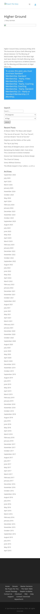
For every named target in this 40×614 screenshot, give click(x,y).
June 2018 (7, 424)
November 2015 (9, 527)
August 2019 (8, 378)
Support (11, 597)
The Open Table (27, 589)
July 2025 (7, 178)
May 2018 (7, 428)
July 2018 (7, 421)
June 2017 (7, 464)
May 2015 (7, 547)
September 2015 (10, 534)
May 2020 (7, 354)
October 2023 (9, 218)
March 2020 (8, 361)
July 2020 (7, 348)
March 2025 (8, 185)
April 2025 (7, 181)
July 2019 (7, 381)
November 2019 (9, 368)
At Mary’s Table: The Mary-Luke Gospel (17, 131)
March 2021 (8, 321)
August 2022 (8, 265)
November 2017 (9, 447)
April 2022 (7, 278)
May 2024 (7, 198)
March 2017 (8, 474)
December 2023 (9, 211)
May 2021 (7, 314)
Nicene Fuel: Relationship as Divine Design (19, 156)
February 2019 (9, 398)
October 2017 (9, 451)
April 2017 (7, 471)
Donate (15, 586)
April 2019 (7, 391)
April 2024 (7, 201)
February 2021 (9, 324)
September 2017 (10, 454)
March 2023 (8, 241)
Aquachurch (19, 599)
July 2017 (7, 461)
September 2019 (10, 374)
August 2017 (8, 457)
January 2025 (8, 188)
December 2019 (9, 364)
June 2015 (7, 544)
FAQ (26, 594)
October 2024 (9, 195)
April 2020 (7, 358)
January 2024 (8, 208)
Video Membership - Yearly (15, 82)
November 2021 (9, 295)
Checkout (18, 594)
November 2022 (9, 255)
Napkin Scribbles (26, 591)
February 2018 (9, 437)
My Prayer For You (12, 589)
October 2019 (9, 371)
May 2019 (7, 388)
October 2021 (9, 298)
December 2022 (9, 251)
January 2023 (8, 248)
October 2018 (9, 411)
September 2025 (10, 175)
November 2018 (9, 408)
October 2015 (9, 531)
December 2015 (9, 524)
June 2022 (7, 271)
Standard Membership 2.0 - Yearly (19, 90)
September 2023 (10, 221)
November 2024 (9, 191)
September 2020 (10, 341)
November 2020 (9, 334)
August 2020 (8, 344)
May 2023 (7, 235)
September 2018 (10, 414)
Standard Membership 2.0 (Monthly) (17, 95)
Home (7, 586)
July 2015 (7, 541)
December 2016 (9, 484)
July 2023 (7, 228)
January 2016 (8, 521)
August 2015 (8, 537)
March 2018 (8, 434)
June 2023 (7, 231)
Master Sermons (26, 586)
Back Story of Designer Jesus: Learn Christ (19, 147)
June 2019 (7, 384)
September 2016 (10, 494)
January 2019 (8, 401)
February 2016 (9, 517)
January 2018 (8, 441)
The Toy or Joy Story (11, 143)
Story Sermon (10, 20)
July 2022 (7, 268)
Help (32, 594)
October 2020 (9, 338)
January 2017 (8, 481)
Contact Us (8, 594)
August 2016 (8, 497)
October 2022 (9, 258)
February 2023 (9, 245)
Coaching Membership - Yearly (16, 87)
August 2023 (8, 225)
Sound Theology (11, 591)
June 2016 (7, 504)
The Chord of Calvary (11, 159)
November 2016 (9, 487)
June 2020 (7, 351)
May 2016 (7, 507)
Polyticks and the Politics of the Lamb (17, 140)
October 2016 (9, 491)
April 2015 (7, 551)
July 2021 (7, 308)
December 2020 (9, 331)
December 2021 (9, 291)
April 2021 (7, 318)
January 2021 (8, 328)
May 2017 (7, 467)
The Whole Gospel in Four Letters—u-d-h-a (19, 166)
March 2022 (8, 281)
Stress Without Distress (12, 163)
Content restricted (23, 597)
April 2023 (7, 238)
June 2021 (7, 311)
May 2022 (7, 275)
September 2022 (10, 261)
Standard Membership (14, 74)
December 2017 (9, 444)
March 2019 (8, 394)
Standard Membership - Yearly (16, 77)
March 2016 (8, 514)
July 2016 (7, 501)
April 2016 (7, 511)
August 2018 (8, 417)
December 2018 (9, 404)
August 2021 (8, 304)
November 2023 (9, 215)
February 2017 (9, 477)
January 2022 (8, 288)
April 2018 (7, 431)
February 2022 (9, 284)
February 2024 (9, 205)
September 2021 (10, 301)
